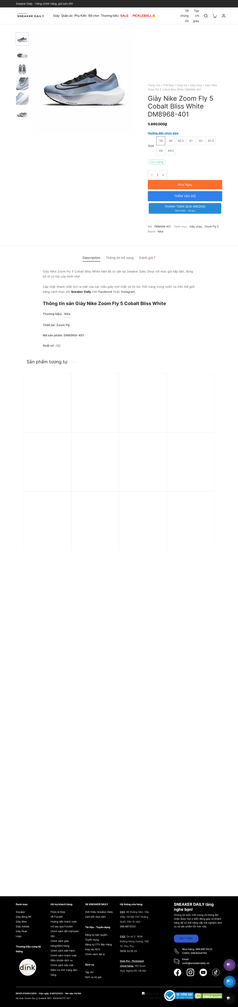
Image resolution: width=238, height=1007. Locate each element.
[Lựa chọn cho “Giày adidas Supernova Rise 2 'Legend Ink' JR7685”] (62, 450)
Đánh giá (147, 258)
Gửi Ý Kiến (186, 938)
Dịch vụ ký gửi (93, 977)
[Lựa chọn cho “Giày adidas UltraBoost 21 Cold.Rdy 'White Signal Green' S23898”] (109, 391)
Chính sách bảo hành (63, 950)
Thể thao (168, 85)
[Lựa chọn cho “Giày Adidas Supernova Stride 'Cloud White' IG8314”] (62, 509)
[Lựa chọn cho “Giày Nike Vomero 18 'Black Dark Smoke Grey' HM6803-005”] (109, 509)
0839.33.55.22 (128, 950)
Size (151, 146)
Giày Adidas (22, 926)
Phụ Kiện (80, 15)
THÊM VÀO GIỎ (185, 196)
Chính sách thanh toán (64, 955)
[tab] (91, 257)
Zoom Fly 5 (212, 226)
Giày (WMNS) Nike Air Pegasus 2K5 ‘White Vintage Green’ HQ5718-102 (47, 426)
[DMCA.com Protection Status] (208, 995)
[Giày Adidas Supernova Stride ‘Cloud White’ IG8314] (47, 521)
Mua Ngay (185, 184)
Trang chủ (154, 85)
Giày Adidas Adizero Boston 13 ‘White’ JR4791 (190, 543)
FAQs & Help (58, 911)
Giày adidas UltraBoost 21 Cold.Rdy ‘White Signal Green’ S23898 (93, 426)
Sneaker (20, 911)
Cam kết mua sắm (95, 916)
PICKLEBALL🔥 (144, 15)
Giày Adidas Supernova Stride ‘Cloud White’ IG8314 (47, 543)
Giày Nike (21, 921)
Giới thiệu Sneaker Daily (99, 911)
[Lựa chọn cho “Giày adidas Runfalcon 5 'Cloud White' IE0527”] (157, 509)
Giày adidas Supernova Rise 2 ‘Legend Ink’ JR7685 (47, 483)
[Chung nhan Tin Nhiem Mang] (152, 995)
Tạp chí (89, 972)
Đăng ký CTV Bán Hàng (98, 944)
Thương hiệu (109, 15)
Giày (56, 15)
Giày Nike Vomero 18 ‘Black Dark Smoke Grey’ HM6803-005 (94, 544)
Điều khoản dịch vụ (62, 960)
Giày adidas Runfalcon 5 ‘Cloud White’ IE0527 (140, 543)
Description (91, 258)
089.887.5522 (128, 926)
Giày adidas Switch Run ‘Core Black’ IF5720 (187, 483)
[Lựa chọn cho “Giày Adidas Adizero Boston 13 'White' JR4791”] (205, 509)
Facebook (105, 292)
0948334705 (199, 953)
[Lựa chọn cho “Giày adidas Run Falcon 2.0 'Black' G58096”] (109, 450)
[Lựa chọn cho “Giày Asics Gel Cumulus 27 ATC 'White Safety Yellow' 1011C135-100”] (157, 450)
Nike (160, 231)
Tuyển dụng (92, 939)
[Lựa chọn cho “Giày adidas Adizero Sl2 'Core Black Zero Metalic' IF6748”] (157, 391)
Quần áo (67, 15)
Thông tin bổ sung (120, 258)
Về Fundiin (57, 916)
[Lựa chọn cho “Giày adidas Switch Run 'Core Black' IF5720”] (205, 450)
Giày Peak (21, 931)
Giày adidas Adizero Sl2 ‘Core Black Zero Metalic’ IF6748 (140, 426)
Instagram (128, 292)
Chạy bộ (182, 85)
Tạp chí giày (196, 16)
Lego (19, 936)
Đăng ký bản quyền (96, 934)
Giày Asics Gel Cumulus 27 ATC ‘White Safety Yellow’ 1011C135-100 (142, 485)
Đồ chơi (94, 15)
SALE (124, 15)
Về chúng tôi (184, 16)
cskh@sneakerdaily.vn (196, 963)
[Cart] (215, 15)
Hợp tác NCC (92, 949)
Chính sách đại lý (95, 954)
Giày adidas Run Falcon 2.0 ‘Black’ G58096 (94, 483)
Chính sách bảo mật (62, 965)
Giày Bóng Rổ (23, 916)
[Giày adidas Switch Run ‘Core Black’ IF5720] (190, 461)
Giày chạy (196, 85)
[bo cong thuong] (179, 995)
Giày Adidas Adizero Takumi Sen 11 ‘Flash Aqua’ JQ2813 (189, 426)
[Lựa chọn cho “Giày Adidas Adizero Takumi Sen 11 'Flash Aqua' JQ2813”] (205, 391)
